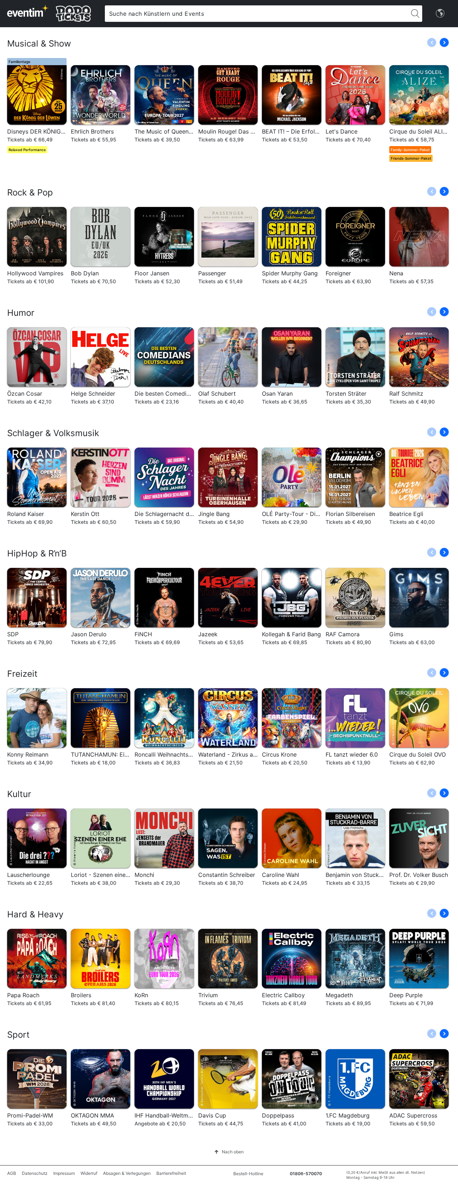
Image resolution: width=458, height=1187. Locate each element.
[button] (444, 42)
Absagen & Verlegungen (127, 1173)
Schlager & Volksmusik (53, 433)
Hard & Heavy (35, 914)
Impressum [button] (64, 1173)
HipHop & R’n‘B (37, 553)
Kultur (19, 794)
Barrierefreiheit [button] (171, 1173)
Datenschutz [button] (35, 1173)
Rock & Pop (30, 192)
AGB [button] (11, 1173)
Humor (20, 313)
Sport (18, 1034)
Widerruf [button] (89, 1173)
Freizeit (22, 674)
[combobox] (256, 13)
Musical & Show (39, 43)
